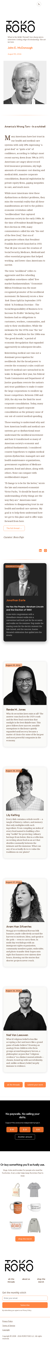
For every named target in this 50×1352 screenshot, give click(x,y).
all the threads (13, 1084)
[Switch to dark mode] (39, 4)
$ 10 (38, 1129)
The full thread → (14, 528)
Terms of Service (8, 1326)
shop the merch (25, 1239)
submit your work (35, 1084)
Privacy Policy (27, 1310)
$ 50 (12, 1129)
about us (26, 1279)
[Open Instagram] (45, 551)
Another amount (25, 1137)
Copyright (6, 1330)
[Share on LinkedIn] (40, 550)
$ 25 (25, 1129)
